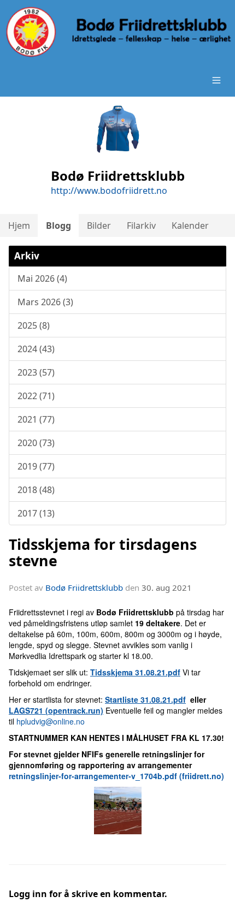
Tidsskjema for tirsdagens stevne (103, 552)
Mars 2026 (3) (45, 302)
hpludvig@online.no (50, 721)
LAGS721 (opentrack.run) (56, 710)
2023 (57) (36, 372)
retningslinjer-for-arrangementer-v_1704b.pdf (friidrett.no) (116, 775)
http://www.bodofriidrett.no (109, 191)
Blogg (58, 225)
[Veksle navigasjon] (216, 80)
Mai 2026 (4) (42, 278)
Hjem (19, 225)
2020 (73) (36, 443)
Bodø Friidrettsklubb (84, 587)
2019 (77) (36, 466)
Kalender (190, 225)
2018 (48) (36, 490)
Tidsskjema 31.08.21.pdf (135, 672)
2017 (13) (36, 513)
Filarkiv (141, 225)
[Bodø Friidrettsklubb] (117, 32)
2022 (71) (36, 396)
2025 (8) (33, 325)
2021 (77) (36, 419)
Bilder (99, 225)
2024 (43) (36, 349)
